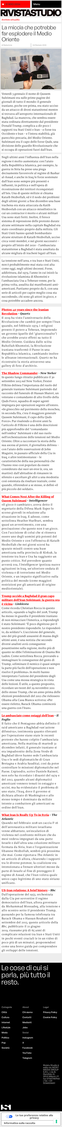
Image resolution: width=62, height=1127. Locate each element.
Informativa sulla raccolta (19, 1123)
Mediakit (27, 1022)
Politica (5, 1037)
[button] (46, 4)
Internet (6, 1022)
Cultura (5, 1017)
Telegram (27, 1058)
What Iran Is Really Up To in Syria (25, 815)
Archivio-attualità (11, 19)
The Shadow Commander (20, 373)
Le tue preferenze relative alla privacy (34, 1116)
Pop (4, 1042)
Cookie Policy (50, 1017)
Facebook (27, 1047)
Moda (5, 1032)
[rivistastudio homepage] (31, 12)
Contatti (26, 1017)
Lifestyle (6, 1027)
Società (6, 1047)
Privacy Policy (50, 1012)
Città (4, 1012)
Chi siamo (27, 1012)
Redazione (7, 45)
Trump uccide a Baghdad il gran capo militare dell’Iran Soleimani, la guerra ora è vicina (31, 600)
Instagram (27, 1037)
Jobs (25, 1027)
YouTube (26, 1052)
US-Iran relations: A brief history (25, 890)
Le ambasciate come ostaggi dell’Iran (28, 715)
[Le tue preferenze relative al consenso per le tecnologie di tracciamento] (56, 1121)
